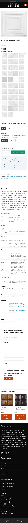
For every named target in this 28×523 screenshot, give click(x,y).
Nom (5, 356)
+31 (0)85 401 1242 (7, 504)
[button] (2, 5)
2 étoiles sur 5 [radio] (6, 337)
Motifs (3, 475)
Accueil (3, 38)
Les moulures (5, 472)
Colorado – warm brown (20, 410)
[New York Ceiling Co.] (14, 5)
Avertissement (5, 511)
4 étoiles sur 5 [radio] (16, 337)
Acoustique (4, 466)
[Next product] (2, 45)
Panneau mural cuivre (7, 486)
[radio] (4, 55)
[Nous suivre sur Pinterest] (8, 453)
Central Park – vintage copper (5, 410)
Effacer (25, 53)
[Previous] (1, 408)
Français (12, 1)
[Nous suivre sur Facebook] (2, 453)
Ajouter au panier (18, 152)
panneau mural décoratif (8, 483)
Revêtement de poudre (20, 176)
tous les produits (10, 38)
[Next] (27, 408)
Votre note (6, 335)
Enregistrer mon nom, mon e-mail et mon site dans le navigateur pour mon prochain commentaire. (14, 373)
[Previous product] (5, 45)
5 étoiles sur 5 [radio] (6, 340)
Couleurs (3, 469)
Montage (3, 463)
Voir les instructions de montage (17, 305)
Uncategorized (4, 178)
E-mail (6, 363)
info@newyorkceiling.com (10, 167)
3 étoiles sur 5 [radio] (11, 337)
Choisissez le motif (5, 51)
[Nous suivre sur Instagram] (5, 453)
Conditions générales (7, 513)
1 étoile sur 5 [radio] (4, 337)
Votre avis (6, 342)
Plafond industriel (6, 489)
